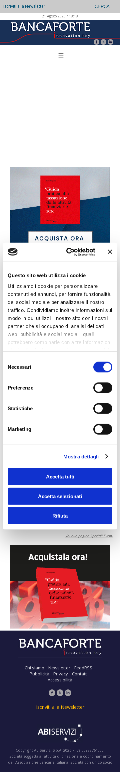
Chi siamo (34, 668)
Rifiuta (60, 516)
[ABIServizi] (60, 734)
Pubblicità (39, 674)
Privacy (60, 674)
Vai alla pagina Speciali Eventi (89, 535)
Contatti (80, 674)
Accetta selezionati (60, 496)
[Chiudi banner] (110, 251)
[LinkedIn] (110, 42)
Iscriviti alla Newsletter (24, 6)
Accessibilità (60, 680)
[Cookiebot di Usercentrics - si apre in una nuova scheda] (70, 251)
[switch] (102, 387)
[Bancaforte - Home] (50, 31)
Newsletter (59, 668)
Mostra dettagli (81, 456)
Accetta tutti (60, 476)
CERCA (102, 6)
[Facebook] (96, 42)
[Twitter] (103, 42)
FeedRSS (83, 668)
